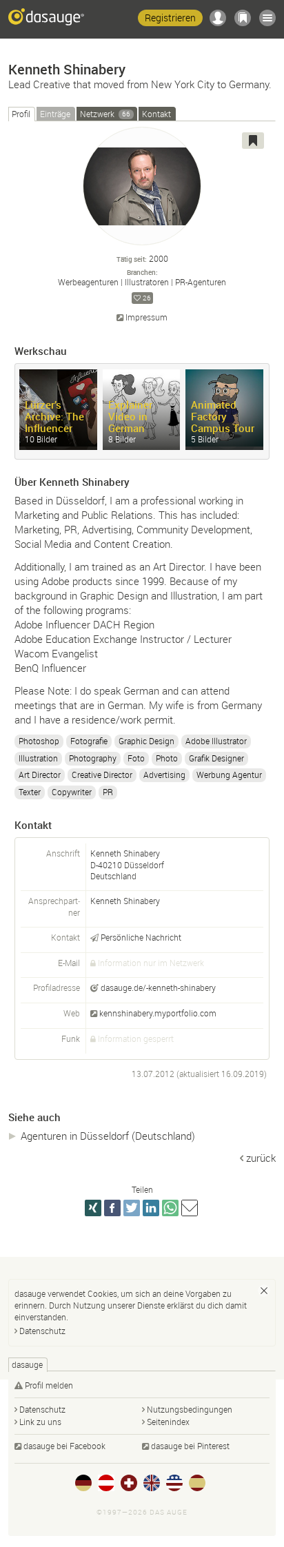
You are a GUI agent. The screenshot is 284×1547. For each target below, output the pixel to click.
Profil (21, 113)
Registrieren (170, 17)
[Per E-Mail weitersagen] (189, 1208)
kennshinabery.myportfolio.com (157, 1012)
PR (108, 791)
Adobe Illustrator (216, 740)
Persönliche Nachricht (141, 937)
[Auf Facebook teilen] (112, 1208)
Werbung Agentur (229, 774)
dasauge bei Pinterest (190, 1445)
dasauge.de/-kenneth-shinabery (158, 987)
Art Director (40, 774)
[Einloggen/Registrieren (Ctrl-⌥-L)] (217, 18)
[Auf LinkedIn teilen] (151, 1208)
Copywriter (72, 791)
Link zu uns (40, 1421)
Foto (136, 758)
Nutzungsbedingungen (189, 1409)
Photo (167, 758)
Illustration (38, 758)
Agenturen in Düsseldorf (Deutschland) (108, 1136)
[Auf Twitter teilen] (131, 1208)
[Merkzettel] (242, 18)
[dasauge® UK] (151, 1483)
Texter (30, 791)
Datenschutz (42, 1330)
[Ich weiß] (264, 1290)
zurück (261, 1158)
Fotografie (89, 740)
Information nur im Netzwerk (151, 962)
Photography (92, 758)
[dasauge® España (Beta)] (197, 1483)
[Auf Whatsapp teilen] (170, 1208)
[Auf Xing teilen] (93, 1208)
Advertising (164, 774)
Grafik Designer (216, 758)
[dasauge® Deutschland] (83, 1483)
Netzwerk (105, 113)
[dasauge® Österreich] (106, 1483)
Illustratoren (147, 282)
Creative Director (102, 774)
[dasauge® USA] (174, 1483)
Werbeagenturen (88, 282)
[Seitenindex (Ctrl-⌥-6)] (267, 18)
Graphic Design (146, 740)
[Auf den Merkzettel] (253, 140)
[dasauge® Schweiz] (129, 1483)
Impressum (146, 317)
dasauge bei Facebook (64, 1445)
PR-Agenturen (200, 282)
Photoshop (39, 740)
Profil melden (49, 1385)
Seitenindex (168, 1421)
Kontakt (156, 113)
